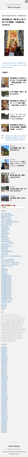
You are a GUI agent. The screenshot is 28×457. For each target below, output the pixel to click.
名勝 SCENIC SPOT (7, 246)
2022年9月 (4, 420)
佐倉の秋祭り (5, 274)
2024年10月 (4, 379)
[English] (4, 205)
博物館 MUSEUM (6, 216)
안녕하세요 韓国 (5, 302)
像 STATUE (4, 249)
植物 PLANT (4, 254)
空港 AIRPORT (5, 228)
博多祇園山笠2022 (21, 63)
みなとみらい (5, 315)
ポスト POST (5, 252)
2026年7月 (4, 347)
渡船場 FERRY (5, 230)
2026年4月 (4, 350)
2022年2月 (4, 432)
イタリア (17, 315)
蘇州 (20, 335)
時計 (2, 257)
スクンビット (5, 318)
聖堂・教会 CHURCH (7, 215)
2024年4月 (4, 389)
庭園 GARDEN (5, 233)
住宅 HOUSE (4, 239)
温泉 (6, 332)
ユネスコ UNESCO (6, 223)
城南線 (12, 324)
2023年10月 (4, 399)
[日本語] (12, 205)
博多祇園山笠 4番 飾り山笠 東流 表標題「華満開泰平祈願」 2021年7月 (18, 127)
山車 (2, 267)
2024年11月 (4, 378)
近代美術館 (4, 340)
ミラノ (3, 321)
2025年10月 (4, 360)
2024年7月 (4, 384)
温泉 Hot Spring (5, 238)
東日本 (23, 329)
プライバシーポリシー (14, 442)
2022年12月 (4, 415)
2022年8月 (4, 422)
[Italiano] (10, 205)
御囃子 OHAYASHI (6, 225)
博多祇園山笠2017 (6, 288)
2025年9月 (4, 361)
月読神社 (13, 329)
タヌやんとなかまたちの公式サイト (14, 449)
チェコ (15, 318)
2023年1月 (4, 414)
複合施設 (4, 338)
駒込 (13, 340)
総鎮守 (8, 335)
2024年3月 (4, 391)
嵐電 (12, 326)
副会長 (3, 324)
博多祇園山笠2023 (6, 295)
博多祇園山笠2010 (6, 277)
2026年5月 (4, 348)
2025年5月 (4, 368)
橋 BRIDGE (4, 236)
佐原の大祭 (4, 270)
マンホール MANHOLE (7, 259)
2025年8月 (4, 363)
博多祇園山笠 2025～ (7, 298)
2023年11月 (4, 397)
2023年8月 (4, 402)
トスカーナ (21, 318)
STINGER (16, 454)
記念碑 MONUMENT (7, 251)
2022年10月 (4, 419)
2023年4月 (4, 409)
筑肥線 (21, 332)
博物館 (8, 324)
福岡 (19, 65)
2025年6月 (4, 366)
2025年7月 (4, 365)
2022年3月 (4, 430)
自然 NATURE (5, 244)
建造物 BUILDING (6, 241)
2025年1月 (4, 374)
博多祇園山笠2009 (6, 275)
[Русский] (14, 205)
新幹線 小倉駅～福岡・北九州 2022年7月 (16, 135)
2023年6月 (4, 406)
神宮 (13, 332)
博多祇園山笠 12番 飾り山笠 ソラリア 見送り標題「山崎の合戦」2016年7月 (18, 103)
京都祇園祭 (4, 269)
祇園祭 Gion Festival (7, 266)
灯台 (9, 332)
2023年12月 (4, 396)
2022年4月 (4, 428)
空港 (17, 332)
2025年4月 (4, 370)
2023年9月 (4, 401)
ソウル (11, 318)
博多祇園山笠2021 (6, 292)
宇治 (9, 326)
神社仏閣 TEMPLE (6, 213)
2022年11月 (4, 417)
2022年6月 (4, 425)
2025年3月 (4, 371)
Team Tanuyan (14, 7)
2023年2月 (4, 412)
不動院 (8, 321)
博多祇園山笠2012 (6, 280)
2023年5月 (4, 407)
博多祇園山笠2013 (6, 282)
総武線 (3, 335)
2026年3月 (4, 351)
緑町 (12, 335)
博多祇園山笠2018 (6, 290)
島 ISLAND (4, 231)
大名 (21, 324)
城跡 (17, 324)
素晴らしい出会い (6, 218)
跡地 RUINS (4, 248)
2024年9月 (4, 381)
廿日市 (20, 326)
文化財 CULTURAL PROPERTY (10, 63)
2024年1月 (4, 394)
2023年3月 (4, 410)
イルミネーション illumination (9, 264)
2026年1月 (4, 355)
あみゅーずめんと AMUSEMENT (10, 262)
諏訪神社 (10, 338)
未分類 (3, 308)
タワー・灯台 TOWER (7, 243)
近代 (14, 338)
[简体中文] (2, 205)
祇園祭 (11, 67)
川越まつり (4, 272)
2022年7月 (4, 424)
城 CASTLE (4, 234)
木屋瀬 (18, 329)
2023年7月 (4, 404)
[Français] (6, 205)
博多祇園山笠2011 (6, 279)
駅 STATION (4, 226)
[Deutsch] (8, 205)
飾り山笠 (7, 67)
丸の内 (12, 321)
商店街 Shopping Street (7, 261)
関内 (10, 340)
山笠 (11, 65)
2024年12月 (4, 376)
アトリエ (12, 315)
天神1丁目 (7, 65)
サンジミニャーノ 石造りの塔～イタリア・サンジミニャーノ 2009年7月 (18, 164)
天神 (22, 65)
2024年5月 (4, 388)
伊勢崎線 (18, 321)
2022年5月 (4, 427)
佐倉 (23, 321)
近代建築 (19, 338)
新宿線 (8, 329)
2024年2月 (4, 392)
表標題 (14, 65)
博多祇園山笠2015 (6, 285)
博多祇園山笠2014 (6, 284)
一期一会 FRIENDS (6, 220)
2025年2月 (4, 373)
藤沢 (16, 335)
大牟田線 (4, 326)
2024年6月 (4, 386)
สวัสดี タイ (4, 303)
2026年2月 (4, 353)
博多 (4, 65)
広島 (16, 326)
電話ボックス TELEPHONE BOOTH (11, 256)
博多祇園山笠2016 (6, 287)
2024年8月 (4, 383)
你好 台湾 (3, 307)
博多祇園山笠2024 (6, 297)
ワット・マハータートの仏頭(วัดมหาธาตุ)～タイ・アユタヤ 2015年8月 (18, 117)
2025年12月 (4, 356)
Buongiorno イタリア (7, 300)
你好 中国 (3, 305)
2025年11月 (4, 358)
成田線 (3, 329)
